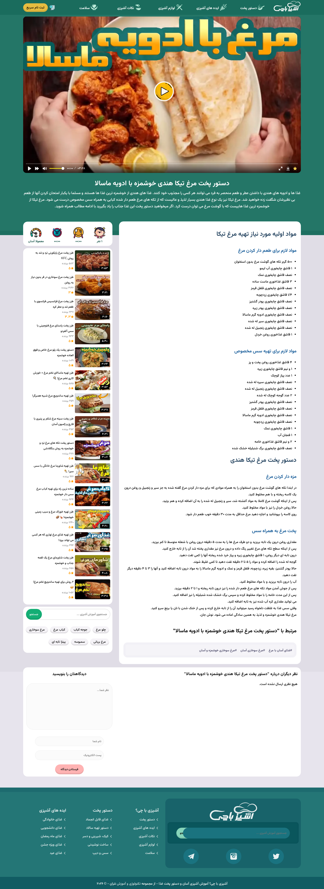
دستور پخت (248, 8)
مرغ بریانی (99, 642)
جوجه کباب (80, 629)
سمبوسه (79, 642)
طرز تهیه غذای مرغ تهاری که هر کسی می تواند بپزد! (53, 538)
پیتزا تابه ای (59, 642)
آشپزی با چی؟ (287, 7)
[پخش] (29, 168)
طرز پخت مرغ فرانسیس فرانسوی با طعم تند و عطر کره (54, 304)
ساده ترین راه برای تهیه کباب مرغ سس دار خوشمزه (55, 492)
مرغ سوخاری (37, 629)
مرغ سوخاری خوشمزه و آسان (217, 650)
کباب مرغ (59, 629)
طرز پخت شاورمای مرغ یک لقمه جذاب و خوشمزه (56, 560)
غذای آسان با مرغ (279, 650)
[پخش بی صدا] (44, 168)
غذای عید (56, 853)
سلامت (84, 8)
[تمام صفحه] (280, 168)
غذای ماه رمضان (51, 836)
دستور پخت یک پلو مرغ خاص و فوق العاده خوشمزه (53, 353)
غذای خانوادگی (52, 819)
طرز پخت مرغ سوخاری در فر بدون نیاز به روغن (52, 280)
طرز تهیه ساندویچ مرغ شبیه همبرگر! (53, 396)
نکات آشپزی (125, 8)
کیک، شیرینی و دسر (95, 836)
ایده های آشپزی (207, 8)
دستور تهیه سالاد (97, 828)
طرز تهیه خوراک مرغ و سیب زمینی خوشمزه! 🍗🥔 (54, 515)
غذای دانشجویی (51, 828)
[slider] (162, 164)
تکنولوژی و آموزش (129, 883)
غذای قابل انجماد (97, 819)
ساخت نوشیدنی (98, 844)
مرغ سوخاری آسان (251, 650)
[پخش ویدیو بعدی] (37, 168)
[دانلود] (288, 168)
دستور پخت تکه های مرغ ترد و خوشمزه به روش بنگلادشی (56, 446)
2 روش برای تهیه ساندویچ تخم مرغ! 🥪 (53, 585)
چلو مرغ (101, 629)
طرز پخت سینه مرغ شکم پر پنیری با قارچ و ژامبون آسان (54, 422)
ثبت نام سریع (35, 7)
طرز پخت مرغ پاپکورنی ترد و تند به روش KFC (54, 256)
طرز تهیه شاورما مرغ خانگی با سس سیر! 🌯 (54, 469)
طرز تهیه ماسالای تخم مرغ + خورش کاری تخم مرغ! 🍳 (53, 376)
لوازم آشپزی (166, 8)
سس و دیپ (100, 853)
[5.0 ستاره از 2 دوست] (295, 168)
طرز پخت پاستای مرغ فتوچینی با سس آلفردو (55, 328)
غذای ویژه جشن (51, 844)
